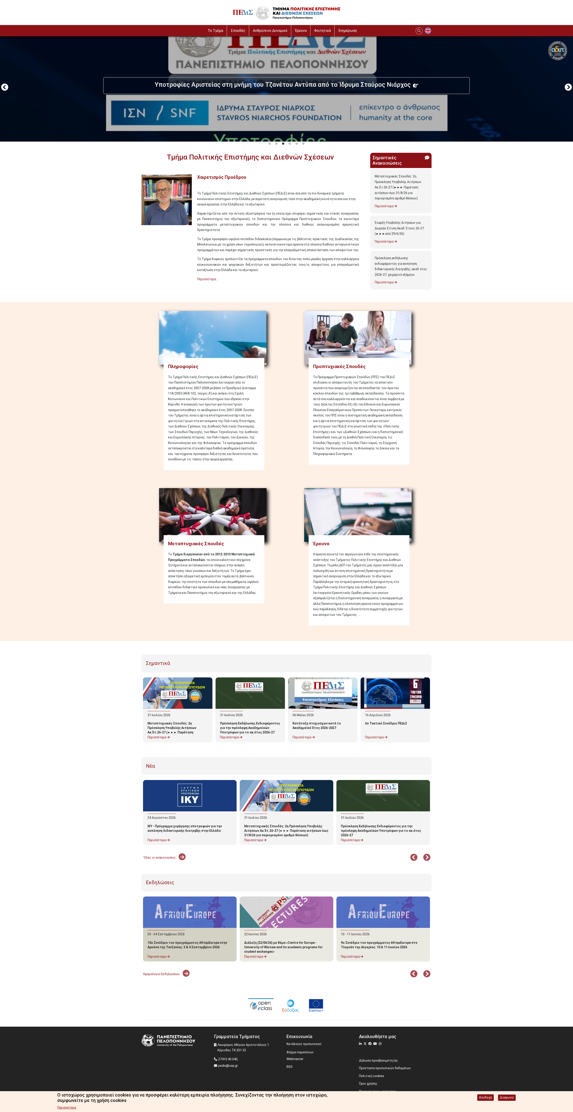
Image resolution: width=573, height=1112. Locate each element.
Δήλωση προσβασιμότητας (378, 1060)
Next (568, 87)
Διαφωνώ (507, 1097)
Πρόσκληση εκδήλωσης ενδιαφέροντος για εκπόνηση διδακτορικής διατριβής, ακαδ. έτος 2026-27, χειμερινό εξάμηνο (401, 266)
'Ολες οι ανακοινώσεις (159, 857)
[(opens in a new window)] (261, 1005)
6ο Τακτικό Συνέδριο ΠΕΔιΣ (386, 723)
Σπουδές (238, 30)
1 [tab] (269, 144)
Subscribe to (143, 287)
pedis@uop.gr (228, 1065)
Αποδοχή (485, 1097)
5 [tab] (296, 144)
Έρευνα (301, 30)
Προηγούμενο (4, 87)
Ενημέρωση (347, 30)
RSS (289, 1067)
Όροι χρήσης (368, 1083)
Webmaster (295, 1059)
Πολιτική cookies (371, 1076)
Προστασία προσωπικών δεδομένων (385, 1068)
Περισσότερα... (207, 279)
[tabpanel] (286, 88)
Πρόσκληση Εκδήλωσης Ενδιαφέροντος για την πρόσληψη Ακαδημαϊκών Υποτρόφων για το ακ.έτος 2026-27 (250, 728)
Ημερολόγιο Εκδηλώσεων (161, 974)
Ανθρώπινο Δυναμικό (270, 30)
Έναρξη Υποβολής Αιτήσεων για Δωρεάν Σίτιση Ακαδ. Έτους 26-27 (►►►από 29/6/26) (399, 228)
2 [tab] (276, 144)
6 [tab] (303, 144)
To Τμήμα (215, 30)
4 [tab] (290, 144)
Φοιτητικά (322, 30)
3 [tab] (283, 144)
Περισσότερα (384, 206)
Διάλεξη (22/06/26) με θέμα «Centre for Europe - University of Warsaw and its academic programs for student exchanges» (283, 947)
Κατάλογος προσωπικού (303, 1044)
